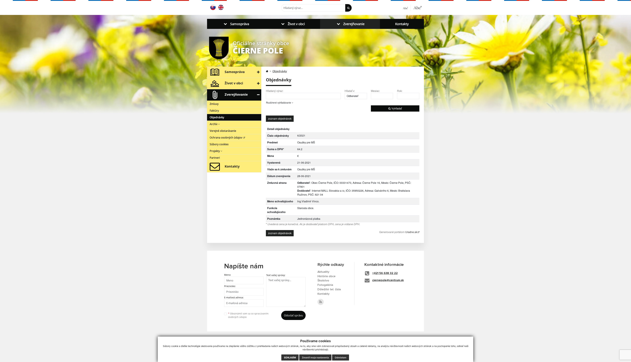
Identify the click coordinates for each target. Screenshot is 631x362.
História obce (326, 276)
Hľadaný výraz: (274, 91)
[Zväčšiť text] (417, 7)
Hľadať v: (350, 91)
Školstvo (323, 280)
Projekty (215, 151)
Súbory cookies (219, 144)
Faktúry (214, 110)
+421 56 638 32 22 (385, 273)
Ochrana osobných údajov (226, 137)
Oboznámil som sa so (248, 315)
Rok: (399, 91)
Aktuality (323, 271)
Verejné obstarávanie (223, 131)
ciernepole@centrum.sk (388, 280)
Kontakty (402, 24)
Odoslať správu (293, 315)
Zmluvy (214, 104)
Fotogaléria (325, 285)
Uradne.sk (411, 232)
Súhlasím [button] (290, 357)
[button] (236, 24)
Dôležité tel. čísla (329, 289)
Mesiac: (375, 91)
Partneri (215, 158)
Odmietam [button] (340, 357)
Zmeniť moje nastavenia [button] (315, 357)
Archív (214, 124)
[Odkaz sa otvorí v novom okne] (320, 302)
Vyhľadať (396, 108)
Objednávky (217, 117)
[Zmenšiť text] (407, 8)
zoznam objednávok (280, 118)
